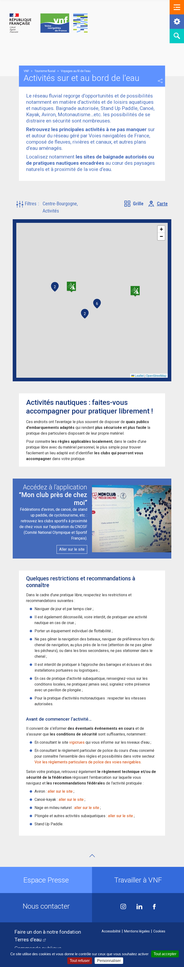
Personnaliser (109, 961)
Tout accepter (165, 954)
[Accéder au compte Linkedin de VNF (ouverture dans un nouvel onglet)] (139, 907)
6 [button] (97, 303)
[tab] (134, 203)
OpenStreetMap (156, 375)
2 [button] (55, 287)
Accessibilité (111, 931)
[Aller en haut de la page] (92, 855)
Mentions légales (137, 931)
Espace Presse (46, 880)
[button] (177, 7)
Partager (160, 81)
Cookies (159, 931)
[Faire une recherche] (177, 36)
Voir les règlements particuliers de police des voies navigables (87, 762)
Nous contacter (46, 906)
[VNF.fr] (48, 23)
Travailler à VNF (138, 880)
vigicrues (77, 742)
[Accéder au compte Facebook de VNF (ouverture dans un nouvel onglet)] (154, 907)
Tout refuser (80, 961)
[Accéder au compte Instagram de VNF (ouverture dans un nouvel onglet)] (123, 907)
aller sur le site (60, 791)
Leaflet (139, 375)
